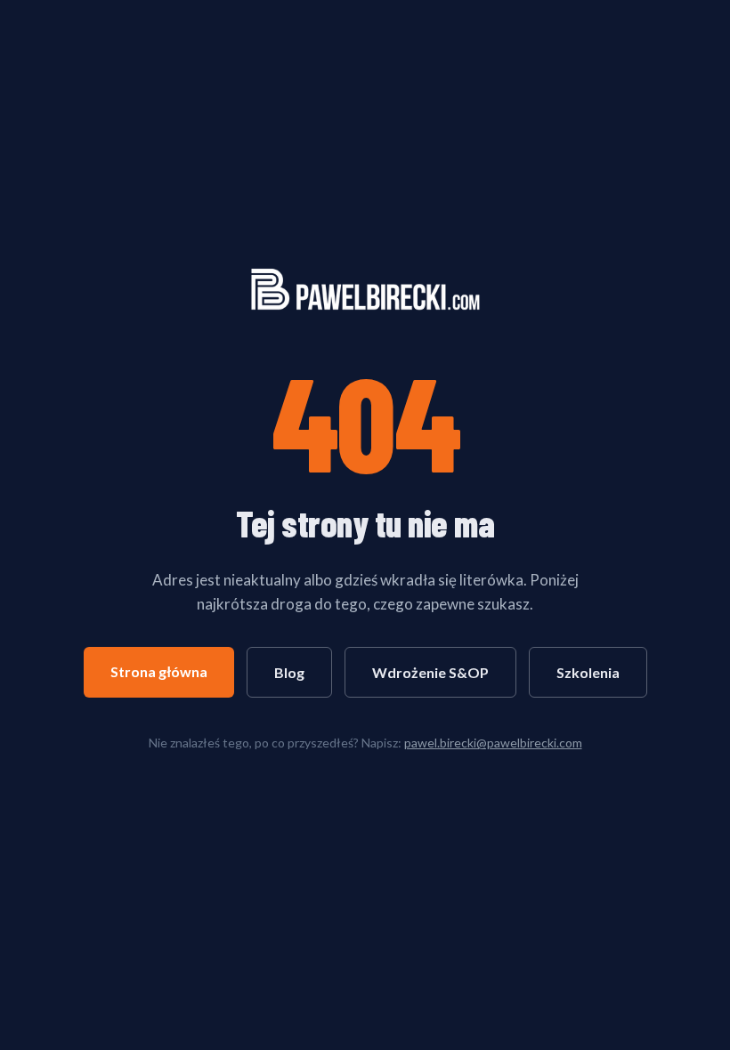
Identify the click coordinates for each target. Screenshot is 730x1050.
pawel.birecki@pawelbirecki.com (493, 742)
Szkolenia (588, 672)
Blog (289, 672)
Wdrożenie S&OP (430, 672)
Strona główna (158, 671)
